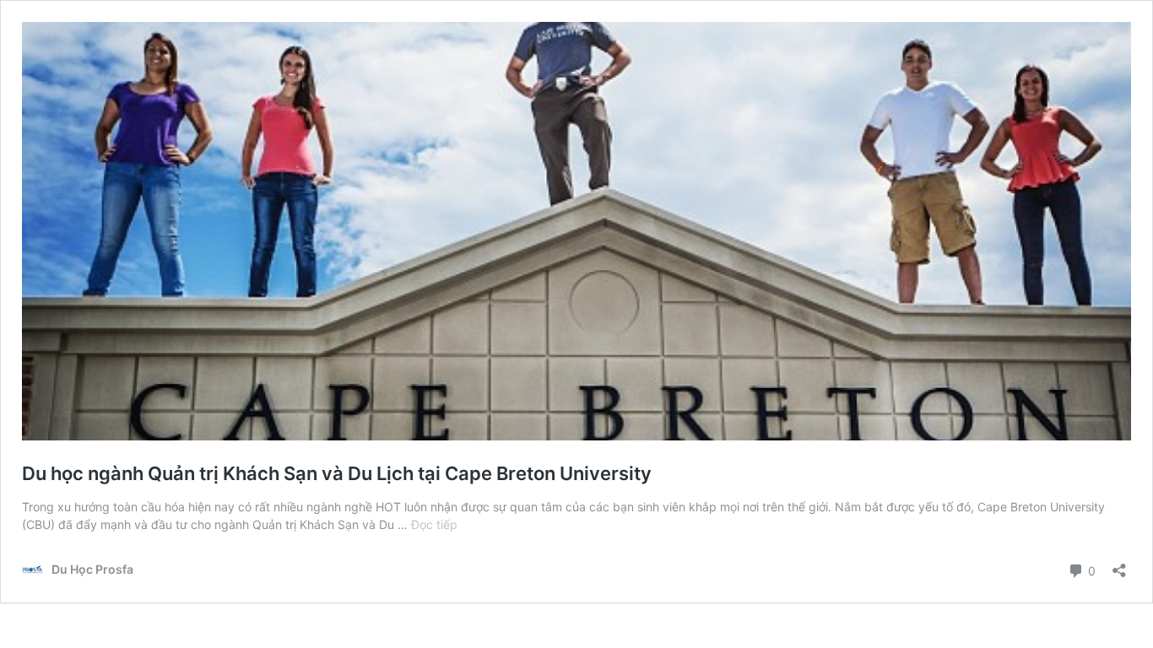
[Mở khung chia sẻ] (1119, 565)
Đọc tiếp (434, 524)
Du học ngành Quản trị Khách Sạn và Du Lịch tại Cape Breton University (337, 473)
